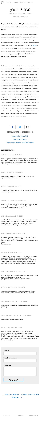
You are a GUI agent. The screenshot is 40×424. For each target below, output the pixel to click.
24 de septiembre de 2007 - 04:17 (19, 14)
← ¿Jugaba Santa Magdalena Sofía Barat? (10, 396)
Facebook (13, 127)
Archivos (20, 415)
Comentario (7, 365)
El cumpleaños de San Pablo (20, 136)
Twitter (20, 127)
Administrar (33, 415)
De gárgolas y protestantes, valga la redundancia (20, 142)
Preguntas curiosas (20, 17)
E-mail (10, 358)
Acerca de (6, 415)
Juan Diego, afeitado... (20, 139)
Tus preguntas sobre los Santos (19, 2)
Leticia (34, 45)
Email (27, 127)
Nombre (6, 350)
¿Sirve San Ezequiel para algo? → (30, 396)
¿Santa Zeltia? (20, 10)
